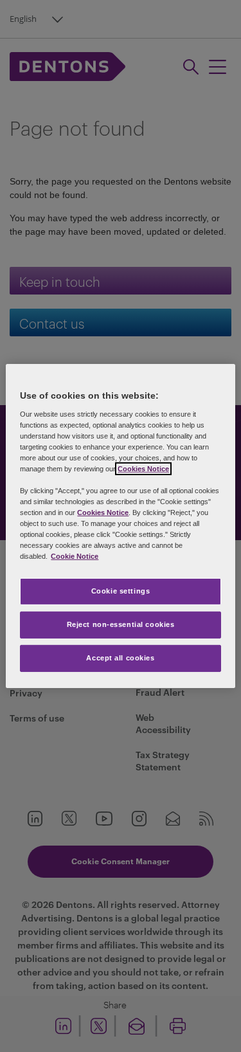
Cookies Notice (143, 469)
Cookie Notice (74, 556)
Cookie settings (120, 591)
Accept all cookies (120, 658)
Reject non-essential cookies (121, 624)
